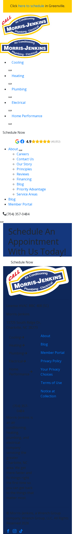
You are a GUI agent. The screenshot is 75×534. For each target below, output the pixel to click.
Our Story (24, 164)
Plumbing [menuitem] (19, 89)
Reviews (23, 174)
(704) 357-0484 (17, 214)
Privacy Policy (51, 361)
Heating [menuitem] (18, 75)
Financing (24, 179)
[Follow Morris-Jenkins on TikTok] (22, 531)
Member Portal (20, 204)
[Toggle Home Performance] (10, 124)
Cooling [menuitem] (18, 62)
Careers (23, 154)
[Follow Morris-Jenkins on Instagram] (16, 531)
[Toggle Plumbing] (10, 97)
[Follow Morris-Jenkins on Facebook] (9, 531)
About (13, 149)
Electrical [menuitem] (18, 102)
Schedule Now (14, 132)
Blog (20, 184)
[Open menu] (1, 221)
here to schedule (31, 6)
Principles (24, 169)
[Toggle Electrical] (10, 110)
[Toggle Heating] (10, 83)
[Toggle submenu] (20, 150)
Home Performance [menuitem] (27, 116)
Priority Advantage (31, 189)
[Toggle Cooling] (10, 70)
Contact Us (25, 159)
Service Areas (27, 194)
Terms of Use (51, 382)
